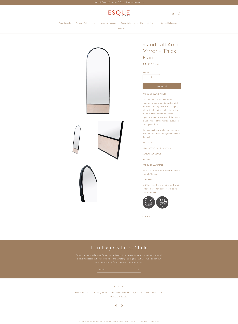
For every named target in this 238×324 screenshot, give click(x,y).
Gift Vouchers (156, 293)
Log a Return (137, 293)
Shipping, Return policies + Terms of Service (111, 293)
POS (90, 321)
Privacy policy (143, 321)
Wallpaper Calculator (119, 297)
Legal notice (155, 321)
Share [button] (147, 216)
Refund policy (118, 321)
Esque (87, 321)
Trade (146, 293)
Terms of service (130, 321)
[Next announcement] (180, 2)
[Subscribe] (138, 270)
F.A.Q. (89, 293)
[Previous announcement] (58, 2)
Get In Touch (79, 293)
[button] (59, 13)
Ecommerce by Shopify (103, 321)
